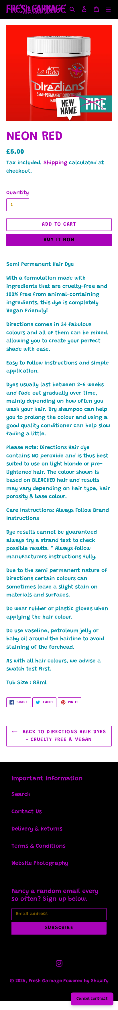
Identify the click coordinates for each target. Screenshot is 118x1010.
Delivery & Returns (36, 829)
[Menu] (108, 9)
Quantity (17, 193)
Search (20, 795)
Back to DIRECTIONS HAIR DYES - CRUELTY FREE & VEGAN (63, 736)
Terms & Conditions (38, 846)
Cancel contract (92, 999)
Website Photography (39, 863)
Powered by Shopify (86, 981)
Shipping (55, 163)
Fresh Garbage (46, 981)
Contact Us (26, 812)
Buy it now (59, 240)
